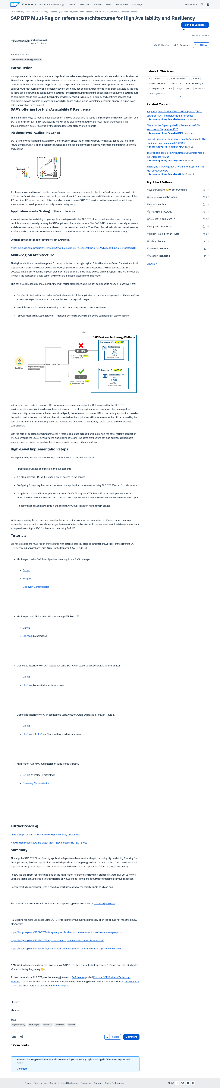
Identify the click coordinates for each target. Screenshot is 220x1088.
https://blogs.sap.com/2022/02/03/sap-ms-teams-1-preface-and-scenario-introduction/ (57, 940)
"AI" (169, 88)
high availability (18, 1025)
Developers (85, 4)
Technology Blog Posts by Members (77, 12)
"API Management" (155, 94)
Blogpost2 (42, 734)
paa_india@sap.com (104, 903)
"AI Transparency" (155, 88)
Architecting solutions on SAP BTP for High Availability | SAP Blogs (45, 834)
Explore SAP (191, 4)
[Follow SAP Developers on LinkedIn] (193, 1083)
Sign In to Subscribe (195, 25)
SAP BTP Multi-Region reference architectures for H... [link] (116, 12)
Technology (55, 12)
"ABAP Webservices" (179, 78)
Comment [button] (131, 1037)
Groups (71, 4)
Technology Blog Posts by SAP (165, 133)
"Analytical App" (182, 88)
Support (98, 1083)
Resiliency (60, 1025)
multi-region (34, 1025)
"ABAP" (195, 78)
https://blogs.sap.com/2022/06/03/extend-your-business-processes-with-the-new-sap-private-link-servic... (67, 948)
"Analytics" (199, 88)
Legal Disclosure (70, 1083)
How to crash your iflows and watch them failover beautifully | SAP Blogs (49, 842)
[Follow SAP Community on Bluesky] (182, 1083)
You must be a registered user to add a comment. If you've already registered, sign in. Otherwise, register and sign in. (73, 1061)
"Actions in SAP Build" (156, 83)
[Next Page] (180, 96)
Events (109, 4)
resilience (47, 1025)
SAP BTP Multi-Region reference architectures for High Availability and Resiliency (103, 18)
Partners (98, 4)
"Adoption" (175, 83)
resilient (71, 1025)
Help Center (122, 4)
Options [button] (183, 29)
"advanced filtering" (193, 83)
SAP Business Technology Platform (26, 59)
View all (151, 263)
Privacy (28, 1083)
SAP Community (17, 12)
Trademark (85, 1083)
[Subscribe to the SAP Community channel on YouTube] (188, 1083)
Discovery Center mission (36, 587)
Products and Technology (52, 4)
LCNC (14, 985)
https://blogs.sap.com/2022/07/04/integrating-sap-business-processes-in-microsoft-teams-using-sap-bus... (67, 932)
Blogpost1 (28, 734)
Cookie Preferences (114, 1083)
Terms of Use (40, 1083)
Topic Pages (138, 4)
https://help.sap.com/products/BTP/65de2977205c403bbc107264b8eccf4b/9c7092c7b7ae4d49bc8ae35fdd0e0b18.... (74, 248)
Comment (22, 1068)
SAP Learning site (60, 985)
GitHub (26, 570)
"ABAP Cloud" (159, 78)
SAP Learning (79, 977)
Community (29, 4)
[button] (195, 45)
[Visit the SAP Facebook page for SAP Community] (177, 1083)
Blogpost (28, 578)
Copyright (54, 1083)
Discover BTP (132, 981)
